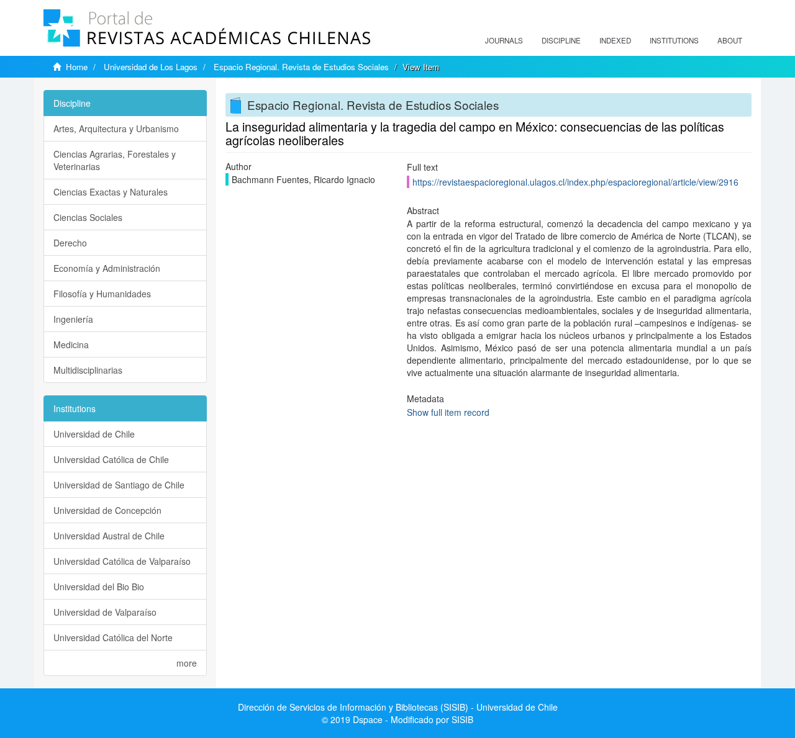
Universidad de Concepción (107, 510)
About (729, 40)
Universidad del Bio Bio (98, 586)
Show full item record (448, 412)
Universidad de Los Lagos (151, 67)
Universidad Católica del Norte (113, 637)
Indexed (615, 40)
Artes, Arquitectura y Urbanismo (116, 128)
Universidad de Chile (94, 434)
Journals (504, 40)
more (186, 663)
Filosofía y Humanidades (102, 293)
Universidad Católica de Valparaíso (122, 561)
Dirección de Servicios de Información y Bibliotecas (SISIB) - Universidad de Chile (398, 707)
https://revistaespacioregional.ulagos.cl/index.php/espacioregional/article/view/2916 (575, 182)
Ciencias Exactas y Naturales (110, 192)
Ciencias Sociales (87, 217)
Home (77, 67)
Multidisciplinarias (87, 370)
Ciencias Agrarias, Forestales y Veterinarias (114, 160)
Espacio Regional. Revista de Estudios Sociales (301, 67)
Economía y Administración (106, 268)
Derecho (70, 242)
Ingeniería (73, 319)
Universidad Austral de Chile (109, 535)
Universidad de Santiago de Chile (118, 485)
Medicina (71, 344)
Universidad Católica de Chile (111, 459)
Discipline (561, 40)
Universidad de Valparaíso (105, 612)
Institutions (674, 40)
